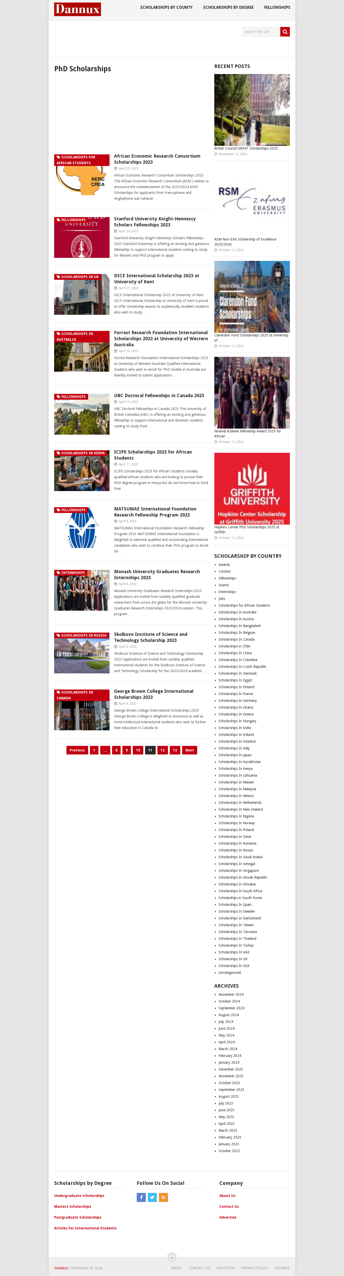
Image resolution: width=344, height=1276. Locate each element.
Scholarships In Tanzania (238, 932)
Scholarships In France (236, 694)
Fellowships (277, 7)
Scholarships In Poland (236, 830)
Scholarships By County (166, 7)
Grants (224, 585)
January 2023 (229, 1144)
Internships (227, 592)
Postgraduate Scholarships (77, 1217)
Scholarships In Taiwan (236, 925)
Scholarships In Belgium (237, 633)
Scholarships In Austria (236, 619)
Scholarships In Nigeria (236, 816)
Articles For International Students (85, 1228)
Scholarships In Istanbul (238, 741)
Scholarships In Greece (236, 714)
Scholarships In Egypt (235, 680)
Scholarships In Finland (236, 687)
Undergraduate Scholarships (79, 1196)
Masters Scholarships (72, 1206)
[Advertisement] (145, 38)
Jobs (222, 599)
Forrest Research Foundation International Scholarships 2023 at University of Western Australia (161, 338)
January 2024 (229, 1062)
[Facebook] (141, 1197)
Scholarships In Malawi (236, 782)
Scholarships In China (235, 653)
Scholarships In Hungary (237, 721)
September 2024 (231, 1008)
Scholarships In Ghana (236, 707)
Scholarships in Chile (234, 646)
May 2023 (226, 1117)
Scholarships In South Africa (240, 891)
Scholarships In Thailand (237, 939)
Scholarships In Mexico (236, 796)
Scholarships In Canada (237, 639)
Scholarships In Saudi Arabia (240, 857)
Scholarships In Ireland (236, 735)
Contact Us (229, 1206)
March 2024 (228, 1049)
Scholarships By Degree (228, 7)
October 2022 (229, 1151)
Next (189, 750)
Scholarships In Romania (237, 843)
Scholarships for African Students (244, 605)
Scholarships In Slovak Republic (243, 877)
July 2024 (226, 1022)
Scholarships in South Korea (240, 898)
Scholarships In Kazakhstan (240, 762)
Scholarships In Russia (236, 850)
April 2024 (227, 1042)
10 (138, 750)
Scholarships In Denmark (238, 673)
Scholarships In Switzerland (240, 918)
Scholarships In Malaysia (237, 789)
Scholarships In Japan (235, 755)
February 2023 (230, 1137)
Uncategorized (230, 973)
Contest (225, 571)
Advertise (227, 1217)
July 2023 (226, 1103)
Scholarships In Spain (235, 905)
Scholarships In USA (234, 966)
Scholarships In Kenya (236, 769)
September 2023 (231, 1090)
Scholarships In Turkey (236, 945)
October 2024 (229, 1001)
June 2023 (226, 1110)
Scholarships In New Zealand (241, 809)
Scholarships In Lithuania (238, 775)
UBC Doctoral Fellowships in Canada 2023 (159, 395)
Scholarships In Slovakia (237, 884)
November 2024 (231, 994)
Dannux (61, 1268)
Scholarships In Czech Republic (242, 667)
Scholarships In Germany (238, 701)
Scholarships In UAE (234, 952)
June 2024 (226, 1028)
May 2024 (226, 1035)
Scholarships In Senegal (237, 864)
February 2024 (230, 1056)
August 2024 (229, 1015)
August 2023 (229, 1096)
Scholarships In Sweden (237, 911)
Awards (224, 565)
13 (175, 750)
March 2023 (228, 1130)
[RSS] (163, 1197)
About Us (227, 1196)
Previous (77, 750)
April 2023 (227, 1124)
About (177, 1268)
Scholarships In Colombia (238, 660)
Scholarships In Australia (237, 612)
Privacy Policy (255, 1268)
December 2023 (231, 1069)
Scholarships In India (235, 728)
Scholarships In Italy (234, 748)
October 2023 (229, 1083)
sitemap (282, 1268)
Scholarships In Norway (237, 823)
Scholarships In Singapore (239, 871)
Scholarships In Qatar (235, 837)
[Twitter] (152, 1197)
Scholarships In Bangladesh (240, 626)
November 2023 (231, 1076)
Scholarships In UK (233, 959)
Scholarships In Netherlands (240, 803)
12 (163, 750)
